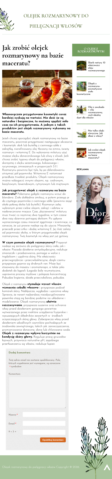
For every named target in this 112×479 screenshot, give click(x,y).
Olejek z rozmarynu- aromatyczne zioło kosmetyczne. (89, 89)
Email (12, 424)
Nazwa (13, 415)
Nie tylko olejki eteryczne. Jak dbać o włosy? (96, 133)
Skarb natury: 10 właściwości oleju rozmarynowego (96, 67)
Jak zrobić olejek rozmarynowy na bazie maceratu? (96, 154)
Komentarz (14, 374)
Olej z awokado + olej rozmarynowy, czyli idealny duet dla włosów (90, 112)
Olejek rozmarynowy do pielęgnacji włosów (28, 467)
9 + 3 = (12, 432)
